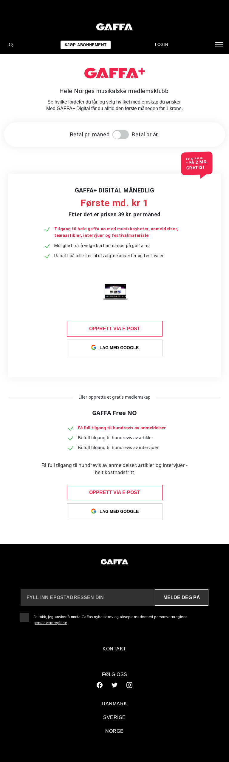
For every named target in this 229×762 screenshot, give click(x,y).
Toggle (120, 134)
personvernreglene (50, 623)
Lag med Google (119, 347)
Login (161, 44)
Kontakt (114, 648)
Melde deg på (181, 597)
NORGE (114, 731)
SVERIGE (114, 717)
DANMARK (114, 703)
